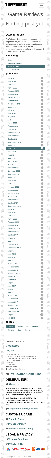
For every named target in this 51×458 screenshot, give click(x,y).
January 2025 (25, 129)
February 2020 (25, 222)
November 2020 (25, 199)
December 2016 (25, 305)
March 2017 (25, 295)
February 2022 (25, 187)
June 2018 (25, 254)
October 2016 (25, 308)
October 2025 (25, 100)
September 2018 (25, 247)
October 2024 (25, 139)
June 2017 (25, 286)
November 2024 (25, 135)
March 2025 (25, 123)
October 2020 (25, 203)
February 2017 (25, 298)
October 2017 (25, 279)
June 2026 (25, 81)
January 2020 (25, 225)
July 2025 (25, 110)
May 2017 (25, 289)
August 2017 (25, 282)
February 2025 (25, 126)
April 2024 (25, 158)
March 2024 (25, 161)
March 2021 (25, 196)
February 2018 (25, 267)
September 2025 (25, 104)
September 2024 (25, 142)
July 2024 (25, 148)
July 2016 (25, 318)
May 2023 (25, 164)
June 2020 (25, 212)
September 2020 (25, 206)
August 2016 (25, 314)
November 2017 (25, 276)
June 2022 (25, 180)
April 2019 (25, 241)
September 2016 (25, 311)
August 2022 (25, 177)
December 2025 (25, 97)
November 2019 (25, 231)
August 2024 (25, 145)
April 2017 (25, 292)
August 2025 (25, 107)
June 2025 (25, 113)
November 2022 (25, 171)
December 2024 (25, 132)
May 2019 (25, 238)
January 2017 (25, 302)
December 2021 (25, 193)
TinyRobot (10, 350)
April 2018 (25, 260)
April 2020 (25, 215)
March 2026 (25, 88)
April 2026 (25, 84)
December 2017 (25, 273)
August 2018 (25, 251)
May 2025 (25, 116)
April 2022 (25, 183)
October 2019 (25, 235)
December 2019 (25, 228)
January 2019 (25, 244)
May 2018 (25, 257)
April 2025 (25, 119)
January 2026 (25, 94)
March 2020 (25, 219)
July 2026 (25, 78)
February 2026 (25, 91)
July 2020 (25, 209)
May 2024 (25, 155)
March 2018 (25, 263)
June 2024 (25, 151)
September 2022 (25, 174)
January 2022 (25, 190)
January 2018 (25, 270)
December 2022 (25, 167)
